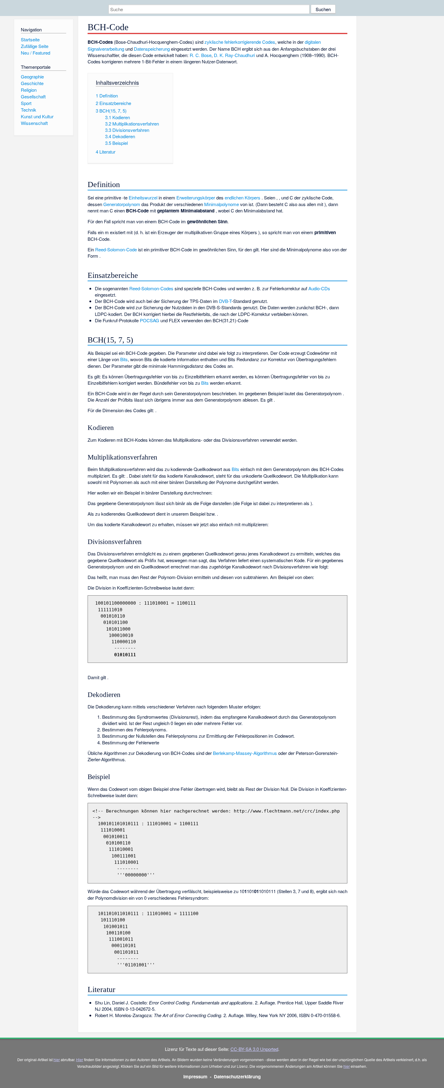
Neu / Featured (35, 52)
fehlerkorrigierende (242, 42)
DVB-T (225, 301)
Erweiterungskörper (195, 197)
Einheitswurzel (143, 197)
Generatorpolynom (121, 204)
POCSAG (149, 320)
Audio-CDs (319, 288)
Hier (79, 1059)
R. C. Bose (200, 55)
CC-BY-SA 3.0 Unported (254, 1049)
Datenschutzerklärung (237, 1076)
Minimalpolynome (221, 204)
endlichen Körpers (242, 197)
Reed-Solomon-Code (116, 249)
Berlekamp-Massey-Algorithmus (245, 753)
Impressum (195, 1076)
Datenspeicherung (152, 49)
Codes (268, 42)
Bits (124, 359)
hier (56, 1059)
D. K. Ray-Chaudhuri (234, 55)
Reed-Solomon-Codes (151, 288)
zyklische (213, 42)
